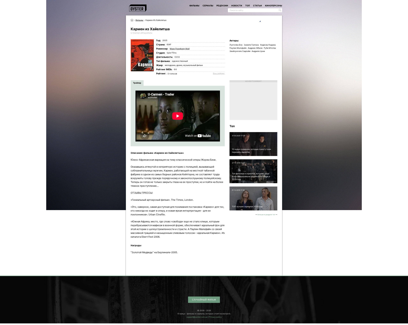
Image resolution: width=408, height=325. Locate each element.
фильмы (194, 5)
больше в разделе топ (266, 214)
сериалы (208, 5)
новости (236, 5)
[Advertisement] (253, 100)
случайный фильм (204, 300)
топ (247, 5)
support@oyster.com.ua (196, 317)
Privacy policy (215, 317)
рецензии (222, 5)
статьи (257, 5)
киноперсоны (273, 5)
